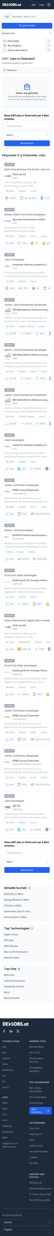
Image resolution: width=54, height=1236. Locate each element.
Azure (5, 1087)
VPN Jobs (9, 940)
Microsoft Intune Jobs (16, 951)
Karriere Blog (36, 1046)
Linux (5, 1064)
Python (6, 1058)
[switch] (48, 41)
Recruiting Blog (37, 1097)
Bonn (7, 992)
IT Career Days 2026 (40, 1194)
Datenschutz (36, 1145)
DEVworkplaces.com (40, 1188)
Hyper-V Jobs (11, 934)
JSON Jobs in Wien (13, 894)
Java (4, 1052)
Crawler (33, 1157)
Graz (4, 1120)
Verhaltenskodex (38, 1151)
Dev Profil (34, 1052)
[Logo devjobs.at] (11, 4)
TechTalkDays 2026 (39, 1200)
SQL (4, 1046)
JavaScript (7, 1069)
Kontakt (33, 1163)
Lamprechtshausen (14, 980)
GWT (5, 59)
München (9, 975)
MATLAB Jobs (11, 946)
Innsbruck (7, 1131)
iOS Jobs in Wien (13, 905)
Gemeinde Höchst (14, 986)
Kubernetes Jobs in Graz (17, 911)
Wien (5, 1102)
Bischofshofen (12, 998)
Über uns (34, 1128)
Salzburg (7, 1126)
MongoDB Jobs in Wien (16, 899)
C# (3, 1075)
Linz (4, 1114)
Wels (4, 1137)
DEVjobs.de (35, 1182)
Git (3, 1081)
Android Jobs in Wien (15, 917)
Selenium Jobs (11, 957)
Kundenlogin (36, 1102)
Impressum (35, 1134)
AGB (31, 1139)
